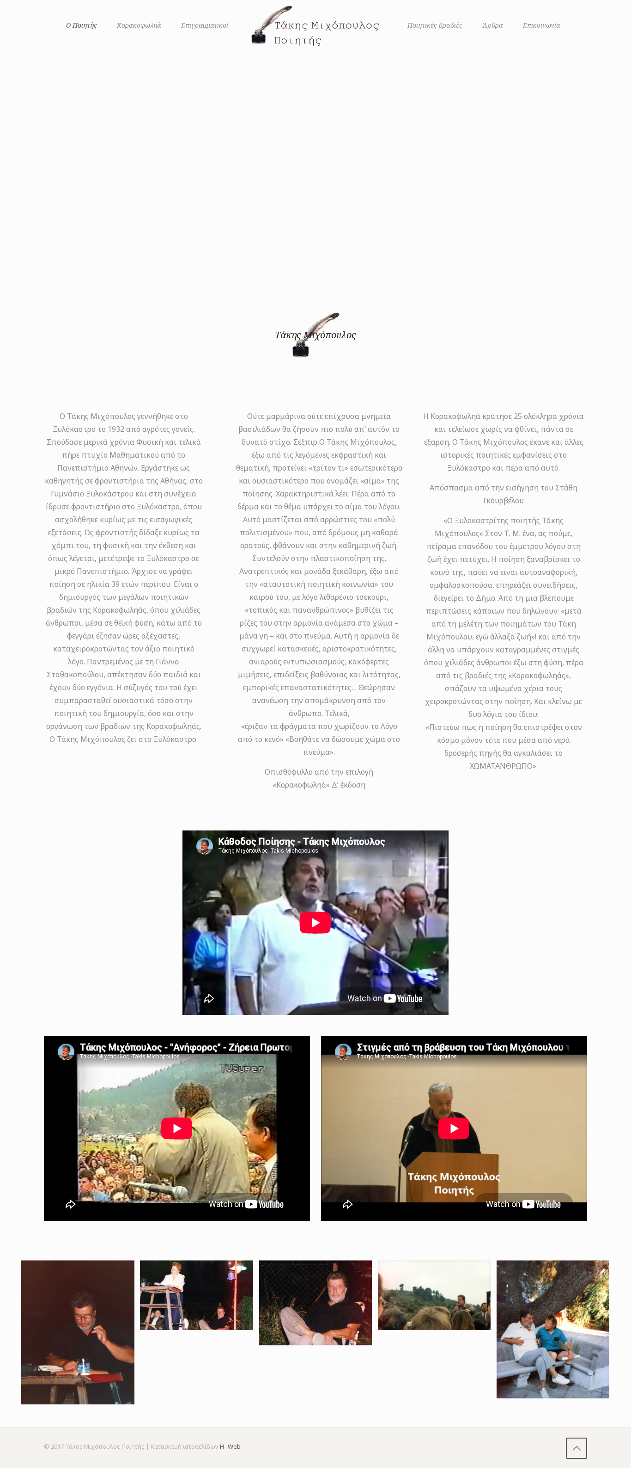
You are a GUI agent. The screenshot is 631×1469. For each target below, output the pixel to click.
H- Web (230, 1446)
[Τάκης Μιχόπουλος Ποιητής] (315, 25)
